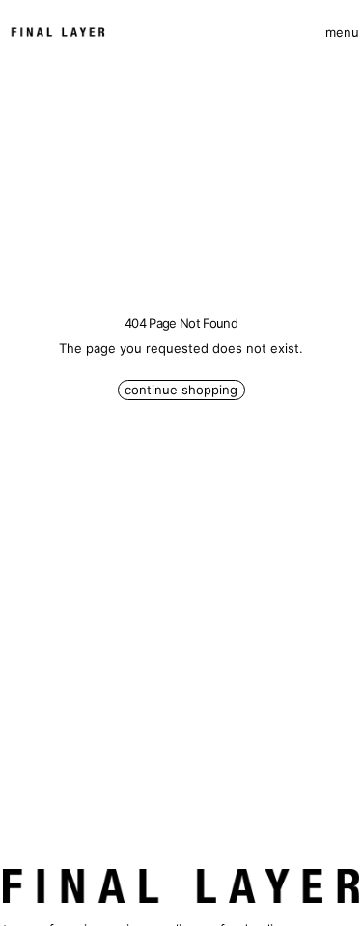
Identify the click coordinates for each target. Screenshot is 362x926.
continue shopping (181, 389)
